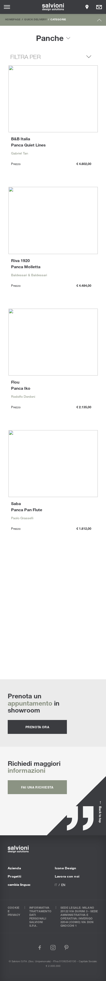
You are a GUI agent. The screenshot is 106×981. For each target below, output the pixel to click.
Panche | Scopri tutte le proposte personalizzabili (53, 614)
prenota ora (37, 727)
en (63, 885)
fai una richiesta (37, 787)
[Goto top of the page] (99, 21)
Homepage (13, 19)
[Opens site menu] (7, 7)
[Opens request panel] (99, 7)
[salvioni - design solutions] (53, 7)
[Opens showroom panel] (87, 7)
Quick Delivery (35, 19)
